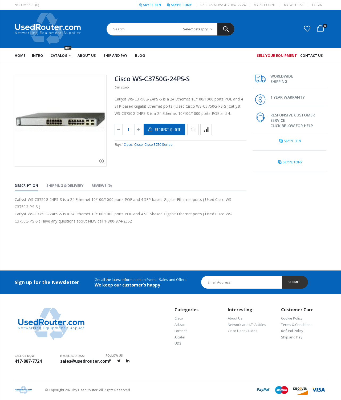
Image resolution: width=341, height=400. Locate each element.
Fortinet (180, 330)
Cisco (128, 144)
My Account (265, 5)
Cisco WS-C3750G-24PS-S (152, 78)
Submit (294, 282)
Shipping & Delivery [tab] (64, 185)
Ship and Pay (291, 337)
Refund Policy (292, 330)
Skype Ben (152, 5)
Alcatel (179, 337)
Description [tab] (26, 185)
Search (225, 29)
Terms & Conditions (296, 324)
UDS (177, 343)
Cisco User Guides (242, 330)
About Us (235, 318)
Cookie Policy (291, 318)
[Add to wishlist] (193, 129)
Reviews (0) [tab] (102, 185)
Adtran (179, 324)
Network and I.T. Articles (247, 324)
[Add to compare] (206, 129)
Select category (195, 29)
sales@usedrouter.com (83, 361)
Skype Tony (181, 5)
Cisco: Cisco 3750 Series (153, 144)
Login (317, 5)
